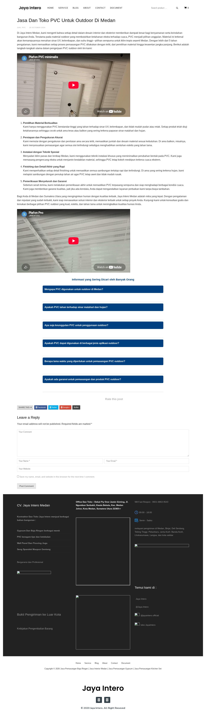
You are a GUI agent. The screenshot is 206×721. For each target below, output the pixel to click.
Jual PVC (21, 27)
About (87, 8)
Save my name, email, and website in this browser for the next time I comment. (57, 476)
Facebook (41, 407)
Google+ (66, 407)
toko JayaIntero (148, 625)
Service (63, 8)
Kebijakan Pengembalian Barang (35, 628)
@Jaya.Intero (142, 607)
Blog (76, 8)
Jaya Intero (141, 599)
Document (116, 8)
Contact (100, 8)
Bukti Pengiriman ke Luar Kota (39, 614)
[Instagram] (99, 700)
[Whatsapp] (107, 700)
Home (50, 8)
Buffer (76, 407)
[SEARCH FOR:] (165, 8)
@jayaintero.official (150, 615)
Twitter (54, 407)
